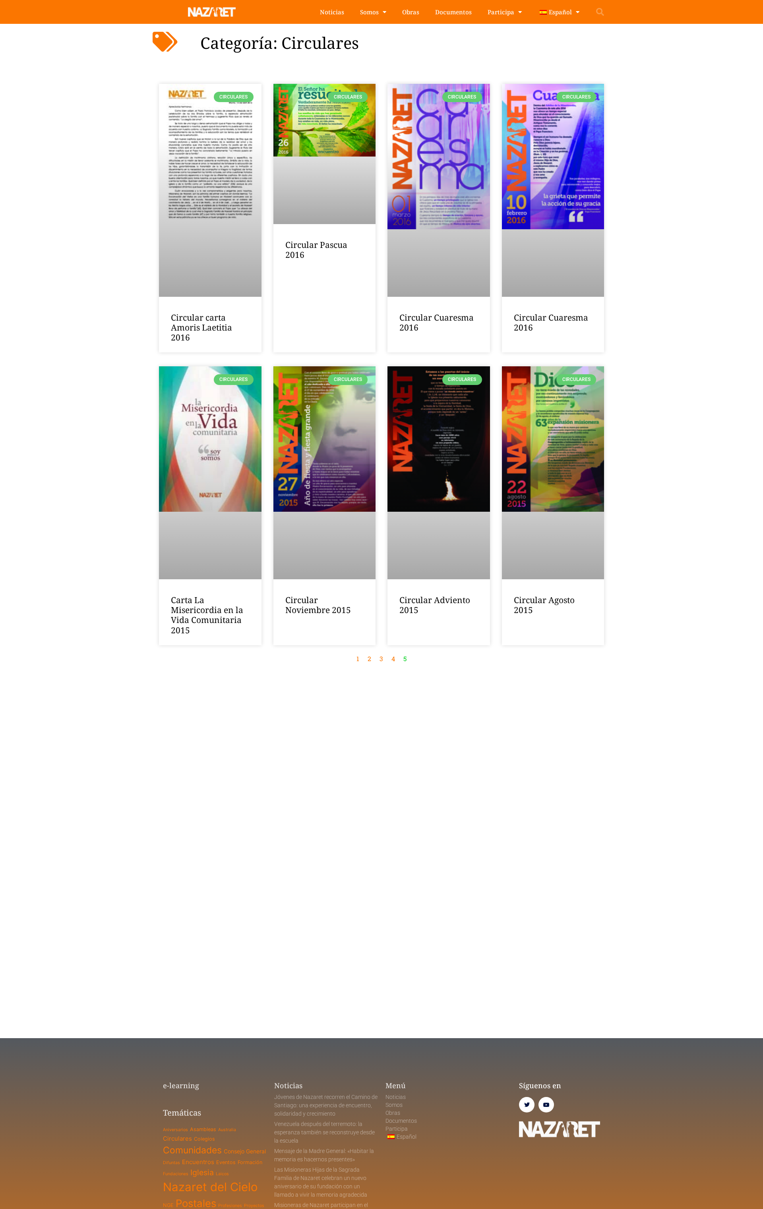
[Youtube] (546, 1104)
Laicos (222, 1173)
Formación (250, 1162)
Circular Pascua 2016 (316, 249)
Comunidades (192, 1150)
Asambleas (203, 1129)
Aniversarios (175, 1129)
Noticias (332, 12)
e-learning (181, 1085)
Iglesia (202, 1172)
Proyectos (254, 1205)
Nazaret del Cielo (210, 1187)
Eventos (226, 1162)
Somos (369, 12)
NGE (168, 1205)
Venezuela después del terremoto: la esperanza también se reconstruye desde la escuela (324, 1132)
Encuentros (198, 1162)
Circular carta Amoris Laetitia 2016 (201, 327)
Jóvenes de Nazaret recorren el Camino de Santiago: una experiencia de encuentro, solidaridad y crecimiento (326, 1105)
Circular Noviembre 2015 (318, 604)
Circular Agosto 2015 (544, 604)
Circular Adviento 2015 (434, 604)
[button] (600, 12)
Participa (501, 12)
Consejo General (245, 1151)
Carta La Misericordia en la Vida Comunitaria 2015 (207, 615)
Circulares (177, 1138)
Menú (395, 1085)
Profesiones (230, 1205)
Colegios (204, 1139)
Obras (410, 12)
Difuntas (171, 1162)
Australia (227, 1129)
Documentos (453, 12)
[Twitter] (526, 1104)
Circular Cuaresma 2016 (436, 322)
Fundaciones (175, 1173)
